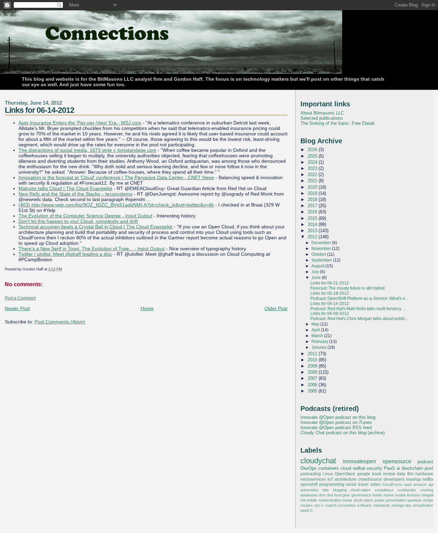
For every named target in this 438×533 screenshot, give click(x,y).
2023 (313, 168)
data (401, 473)
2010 (313, 359)
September (322, 260)
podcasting (310, 473)
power (379, 500)
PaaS (389, 468)
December (321, 242)
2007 (313, 378)
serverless (347, 505)
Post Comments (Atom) (60, 321)
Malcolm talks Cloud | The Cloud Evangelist (65, 188)
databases (309, 495)
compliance (384, 490)
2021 (313, 180)
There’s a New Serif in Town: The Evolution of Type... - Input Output (91, 248)
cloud (345, 468)
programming (331, 484)
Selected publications (321, 118)
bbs (326, 490)
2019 (313, 193)
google (363, 473)
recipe (428, 500)
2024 (313, 162)
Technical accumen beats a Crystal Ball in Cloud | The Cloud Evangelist (95, 226)
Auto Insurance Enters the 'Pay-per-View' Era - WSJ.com (79, 122)
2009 (313, 366)
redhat (359, 468)
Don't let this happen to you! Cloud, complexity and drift (78, 221)
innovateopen (359, 461)
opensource (397, 461)
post (429, 468)
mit (302, 500)
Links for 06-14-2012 (39, 110)
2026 (313, 149)
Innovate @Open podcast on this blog (337, 417)
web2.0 (306, 510)
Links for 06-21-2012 (329, 283)
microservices (313, 479)
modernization (330, 500)
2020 (313, 187)
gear (346, 495)
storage (397, 505)
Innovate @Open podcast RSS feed (336, 427)
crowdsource (370, 479)
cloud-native (360, 490)
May (315, 324)
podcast (425, 461)
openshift (309, 484)
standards (381, 505)
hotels (377, 495)
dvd (330, 495)
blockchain (412, 468)
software (364, 505)
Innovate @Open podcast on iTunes (336, 422)
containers (328, 468)
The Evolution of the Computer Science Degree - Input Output (85, 215)
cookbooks (407, 490)
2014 (313, 224)
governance (361, 495)
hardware (424, 473)
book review (383, 473)
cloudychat (318, 461)
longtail (427, 495)
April (316, 330)
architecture (346, 479)
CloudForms (392, 484)
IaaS (408, 484)
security (374, 468)
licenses (414, 495)
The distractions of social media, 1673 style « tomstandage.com (87, 150)
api (430, 484)
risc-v (319, 505)
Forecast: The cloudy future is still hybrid (347, 288)
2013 (313, 230)
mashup (413, 479)
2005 (313, 391)
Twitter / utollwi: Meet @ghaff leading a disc (65, 254)
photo (358, 500)
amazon (420, 484)
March (317, 335)
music (347, 500)
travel (363, 484)
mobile (311, 500)
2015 (313, 218)
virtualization (423, 505)
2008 (313, 372)
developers (394, 479)
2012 (313, 236)
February (320, 341)
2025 (313, 156)
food (338, 495)
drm (322, 495)
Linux (328, 473)
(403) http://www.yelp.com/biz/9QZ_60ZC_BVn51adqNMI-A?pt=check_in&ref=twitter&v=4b (116, 205)
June (316, 277)
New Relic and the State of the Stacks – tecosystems (75, 194)
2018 (313, 199)
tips (408, 505)
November (321, 248)
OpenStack (345, 473)
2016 (313, 211)
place (368, 500)
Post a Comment (20, 298)
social (351, 484)
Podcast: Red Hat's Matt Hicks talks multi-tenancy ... (357, 309)
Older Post (276, 308)
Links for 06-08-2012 (329, 313)
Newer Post (17, 308)
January (319, 347)
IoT (330, 479)
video (375, 484)
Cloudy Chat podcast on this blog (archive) (342, 432)
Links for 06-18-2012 (329, 293)
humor (389, 495)
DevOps (308, 468)
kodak (401, 495)
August (318, 266)
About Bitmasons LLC (322, 113)
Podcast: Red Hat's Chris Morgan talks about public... (359, 319)
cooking (426, 490)
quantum (414, 500)
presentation (396, 500)
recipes (306, 505)
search (331, 505)
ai (398, 468)
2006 (313, 384)
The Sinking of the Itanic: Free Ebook (337, 123)
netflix (427, 479)
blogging (340, 490)
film (410, 473)
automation (309, 490)
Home (147, 308)
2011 (313, 353)
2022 (313, 174)
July (315, 271)
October (319, 254)
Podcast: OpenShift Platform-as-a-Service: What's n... (359, 298)
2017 (313, 205)
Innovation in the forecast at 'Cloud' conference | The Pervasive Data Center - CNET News (116, 177)
